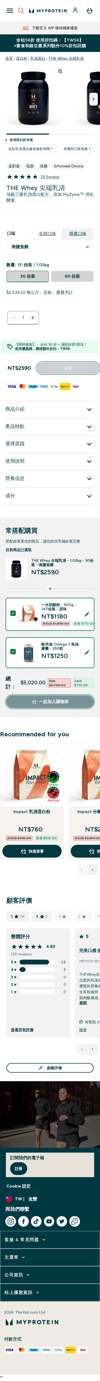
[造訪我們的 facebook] (23, 1221)
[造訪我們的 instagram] (10, 1221)
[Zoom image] (60, 71)
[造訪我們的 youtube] (49, 1221)
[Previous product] (82, 869)
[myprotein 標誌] (48, 10)
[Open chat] (74, 1221)
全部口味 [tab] (47, 233)
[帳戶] (76, 10)
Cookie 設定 (18, 1186)
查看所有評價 (22, 1030)
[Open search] (21, 10)
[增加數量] (33, 317)
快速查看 (36, 851)
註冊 (18, 1168)
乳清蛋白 (37, 58)
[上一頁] (82, 1049)
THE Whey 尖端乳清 (66, 58)
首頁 (9, 58)
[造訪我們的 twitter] (62, 1221)
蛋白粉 (21, 58)
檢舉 (83, 1030)
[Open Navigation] (10, 10)
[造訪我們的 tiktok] (36, 1221)
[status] (23, 317)
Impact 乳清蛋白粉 (31, 811)
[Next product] (92, 869)
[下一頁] (92, 1049)
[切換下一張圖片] (93, 99)
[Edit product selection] (87, 614)
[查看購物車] (89, 10)
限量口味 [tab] (77, 233)
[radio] (27, 276)
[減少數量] (13, 317)
